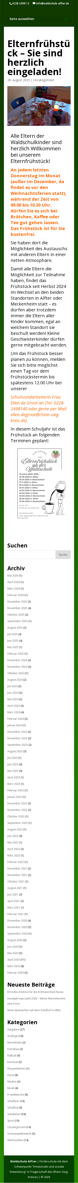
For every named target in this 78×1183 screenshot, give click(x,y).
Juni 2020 (12, 946)
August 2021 (15, 888)
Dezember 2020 (17, 920)
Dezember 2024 (17, 660)
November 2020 (17, 927)
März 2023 (13, 784)
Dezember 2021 (17, 868)
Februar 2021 (15, 914)
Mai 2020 (12, 953)
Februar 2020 (15, 972)
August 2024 (15, 680)
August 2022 (15, 829)
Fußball (11, 1055)
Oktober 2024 (15, 673)
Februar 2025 (15, 654)
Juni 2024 (12, 693)
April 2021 (13, 901)
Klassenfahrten (16, 1068)
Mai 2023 (12, 771)
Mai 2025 (12, 647)
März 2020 (13, 966)
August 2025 (15, 627)
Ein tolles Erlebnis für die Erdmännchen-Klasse (35, 992)
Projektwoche (15, 1094)
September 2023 (17, 745)
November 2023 (17, 738)
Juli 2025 (12, 634)
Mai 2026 (12, 575)
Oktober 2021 (15, 881)
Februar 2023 (15, 790)
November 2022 (17, 810)
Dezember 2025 (17, 601)
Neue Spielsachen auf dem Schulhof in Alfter (34, 1010)
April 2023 (13, 777)
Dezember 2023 (17, 732)
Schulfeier (13, 1101)
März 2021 (13, 907)
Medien (11, 1081)
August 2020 (15, 940)
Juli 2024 (12, 686)
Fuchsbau (13, 1049)
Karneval (12, 1062)
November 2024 (17, 667)
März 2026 (13, 588)
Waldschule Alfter (23, 1161)
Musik (10, 1088)
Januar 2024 (14, 725)
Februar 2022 (15, 862)
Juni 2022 (12, 836)
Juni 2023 (12, 764)
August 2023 (15, 751)
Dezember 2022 (17, 803)
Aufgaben (13, 1029)
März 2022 (13, 855)
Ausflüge (12, 1036)
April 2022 (13, 849)
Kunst (10, 1075)
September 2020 (17, 933)
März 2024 (13, 712)
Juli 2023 (12, 758)
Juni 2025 (12, 640)
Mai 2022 (12, 842)
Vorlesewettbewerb (19, 1133)
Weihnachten (15, 1140)
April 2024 (13, 706)
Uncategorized (43, 80)
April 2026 (13, 582)
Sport (10, 1120)
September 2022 (17, 823)
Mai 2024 (12, 699)
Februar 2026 (15, 595)
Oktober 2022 (15, 816)
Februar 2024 (15, 719)
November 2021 (17, 875)
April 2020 (13, 959)
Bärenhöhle (14, 1042)
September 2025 (17, 621)
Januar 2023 (14, 797)
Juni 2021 (12, 894)
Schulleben (14, 1114)
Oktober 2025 (15, 614)
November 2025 (17, 608)
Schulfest (12, 1107)
